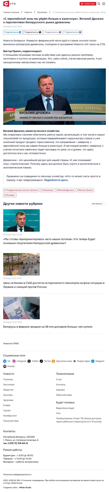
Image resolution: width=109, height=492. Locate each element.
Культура (8, 395)
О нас (59, 379)
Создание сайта (10, 487)
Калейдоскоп (10, 415)
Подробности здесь (56, 180)
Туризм (7, 410)
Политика (8, 379)
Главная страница (11, 12)
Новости (28, 12)
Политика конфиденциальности (17, 474)
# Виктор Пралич (85, 190)
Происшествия (10, 420)
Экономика (42, 12)
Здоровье (8, 400)
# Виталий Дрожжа (65, 190)
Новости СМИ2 (11, 343)
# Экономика (47, 190)
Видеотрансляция (65, 408)
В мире (6, 405)
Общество (8, 389)
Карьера (60, 389)
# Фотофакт (9, 195)
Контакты (61, 384)
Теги (58, 413)
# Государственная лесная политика (21, 190)
